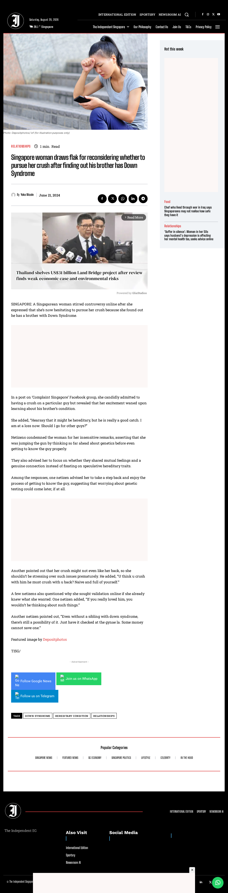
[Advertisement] (79, 356)
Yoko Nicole (27, 194)
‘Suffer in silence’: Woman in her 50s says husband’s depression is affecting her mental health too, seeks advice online (188, 235)
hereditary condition (71, 716)
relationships (104, 716)
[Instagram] (208, 14)
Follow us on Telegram (37, 696)
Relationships (21, 146)
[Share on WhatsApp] (218, 883)
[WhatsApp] (122, 198)
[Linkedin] (132, 198)
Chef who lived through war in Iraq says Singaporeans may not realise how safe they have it (188, 211)
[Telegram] (143, 198)
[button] (186, 14)
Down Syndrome (37, 716)
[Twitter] (213, 14)
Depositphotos (55, 639)
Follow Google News (35, 681)
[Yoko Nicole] (14, 195)
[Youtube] (218, 14)
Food (167, 201)
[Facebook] (202, 14)
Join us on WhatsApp (81, 679)
